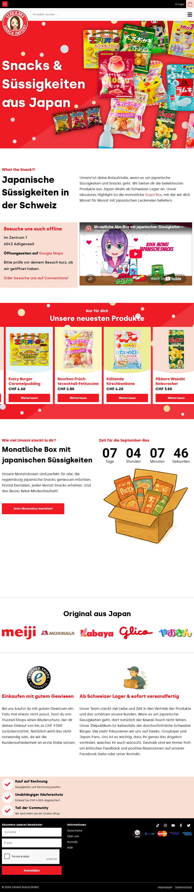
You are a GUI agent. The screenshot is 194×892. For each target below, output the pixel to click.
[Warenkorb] (190, 4)
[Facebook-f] (181, 825)
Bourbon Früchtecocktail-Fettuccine (59, 381)
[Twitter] (188, 825)
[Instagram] (165, 825)
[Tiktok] (157, 825)
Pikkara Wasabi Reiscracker (151, 381)
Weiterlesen (59, 398)
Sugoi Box (153, 195)
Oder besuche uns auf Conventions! (36, 278)
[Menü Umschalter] (190, 14)
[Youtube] (173, 825)
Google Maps (51, 253)
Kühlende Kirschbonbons (102, 381)
